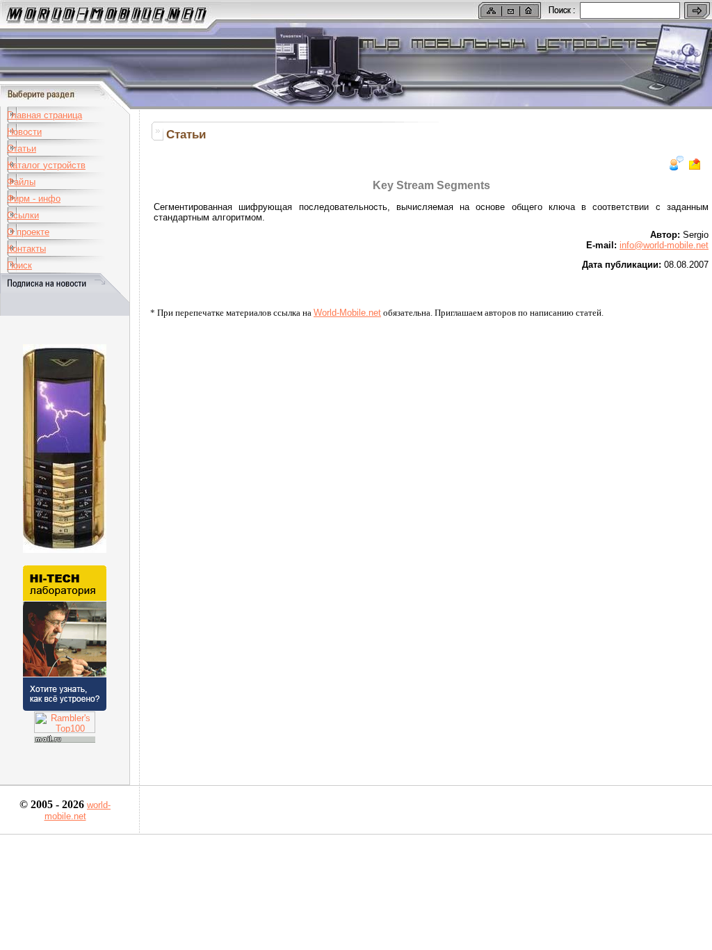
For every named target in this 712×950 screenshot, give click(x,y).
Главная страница (44, 115)
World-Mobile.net (347, 312)
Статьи (21, 148)
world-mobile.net (77, 810)
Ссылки (23, 215)
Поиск (19, 265)
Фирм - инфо (33, 198)
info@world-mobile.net (664, 245)
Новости (24, 132)
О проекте (28, 232)
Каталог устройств (46, 165)
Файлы (21, 182)
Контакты (26, 248)
